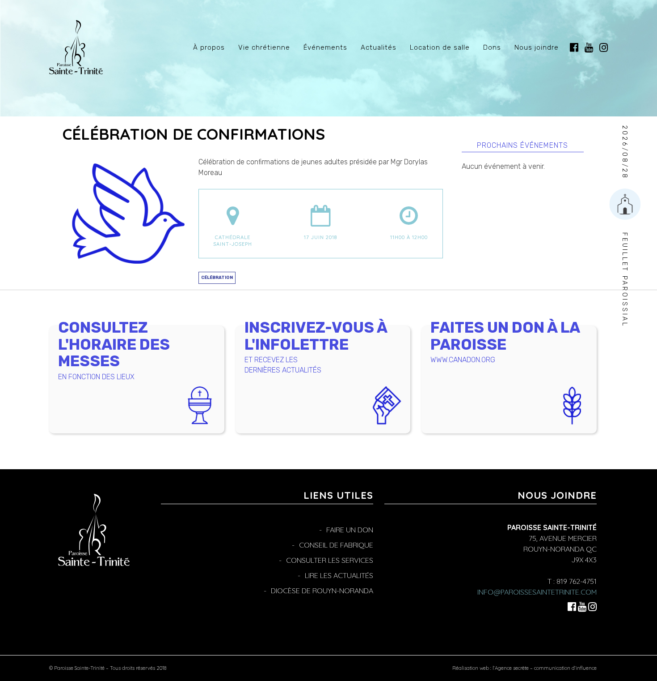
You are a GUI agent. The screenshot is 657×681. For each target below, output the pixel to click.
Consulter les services (329, 560)
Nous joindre (536, 47)
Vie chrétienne (264, 47)
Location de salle (440, 47)
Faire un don (349, 529)
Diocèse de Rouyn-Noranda (322, 590)
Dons (492, 47)
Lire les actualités (339, 575)
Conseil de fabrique (336, 544)
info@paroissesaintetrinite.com (537, 591)
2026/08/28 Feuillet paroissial (624, 226)
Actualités (378, 47)
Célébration (217, 277)
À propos (209, 47)
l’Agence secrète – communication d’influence (545, 668)
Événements (325, 47)
